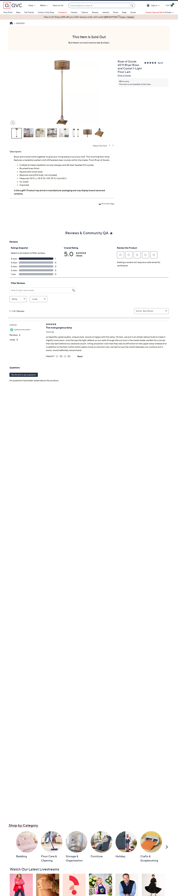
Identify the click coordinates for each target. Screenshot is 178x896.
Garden (74, 12)
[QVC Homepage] (11, 23)
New (18, 12)
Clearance (62, 12)
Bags (124, 12)
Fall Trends (29, 12)
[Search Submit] (132, 5)
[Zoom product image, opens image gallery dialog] (12, 122)
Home (133, 12)
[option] (89, 17)
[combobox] (98, 5)
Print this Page (108, 203)
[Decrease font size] (113, 145)
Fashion (84, 12)
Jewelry (105, 12)
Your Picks (7, 12)
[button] (148, 5)
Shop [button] (31, 5)
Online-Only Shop (46, 12)
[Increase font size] (110, 145)
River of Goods (124, 75)
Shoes (115, 12)
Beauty (95, 12)
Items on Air (58, 5)
